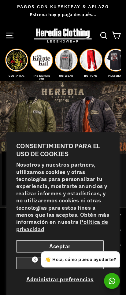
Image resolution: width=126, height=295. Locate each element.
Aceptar (59, 246)
